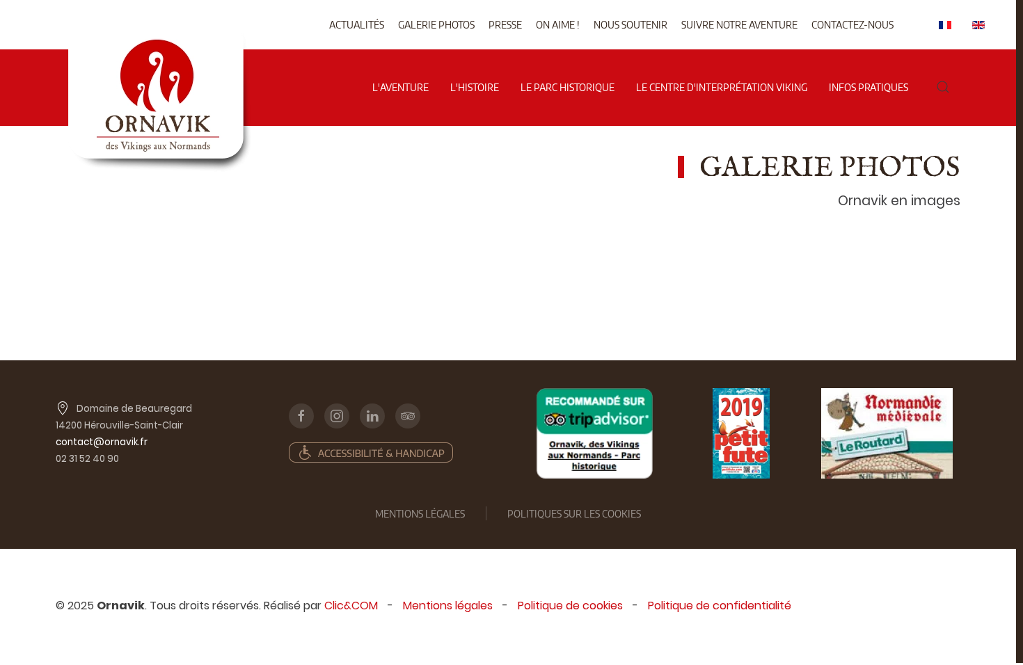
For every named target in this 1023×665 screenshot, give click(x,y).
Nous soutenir (630, 25)
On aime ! (558, 25)
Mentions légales (448, 606)
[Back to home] (159, 41)
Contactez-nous (852, 25)
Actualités (356, 25)
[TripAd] (595, 433)
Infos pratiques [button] (868, 87)
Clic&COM (351, 606)
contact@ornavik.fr (102, 442)
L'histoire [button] (474, 87)
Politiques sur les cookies (574, 514)
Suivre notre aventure (739, 25)
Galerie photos (436, 25)
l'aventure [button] (400, 87)
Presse (505, 25)
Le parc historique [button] (567, 87)
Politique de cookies (570, 606)
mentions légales (420, 514)
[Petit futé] (741, 433)
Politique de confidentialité (719, 606)
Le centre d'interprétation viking (721, 87)
